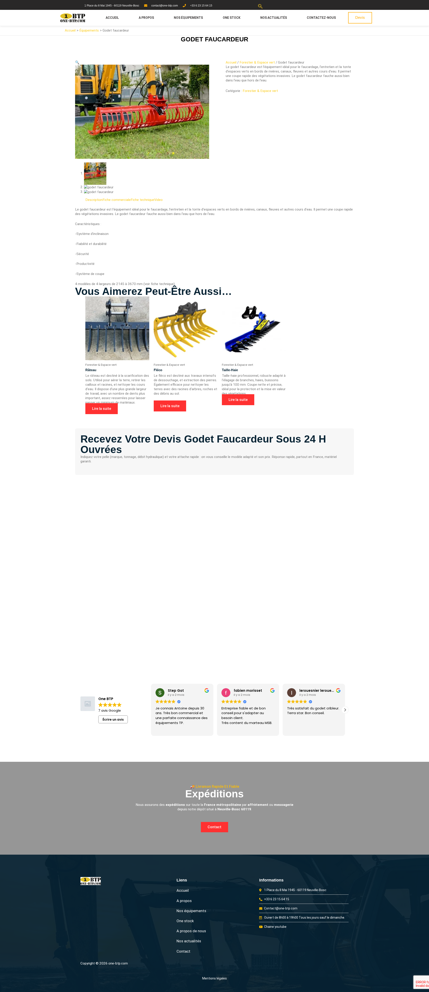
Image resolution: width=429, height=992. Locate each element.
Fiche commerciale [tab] (117, 200)
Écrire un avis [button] (113, 719)
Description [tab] (94, 200)
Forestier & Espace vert (257, 62)
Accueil (112, 17)
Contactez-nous (321, 17)
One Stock (231, 17)
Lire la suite (101, 409)
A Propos (146, 17)
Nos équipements (188, 17)
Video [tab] (158, 200)
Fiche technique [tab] (142, 200)
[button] (260, 6)
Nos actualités (273, 17)
